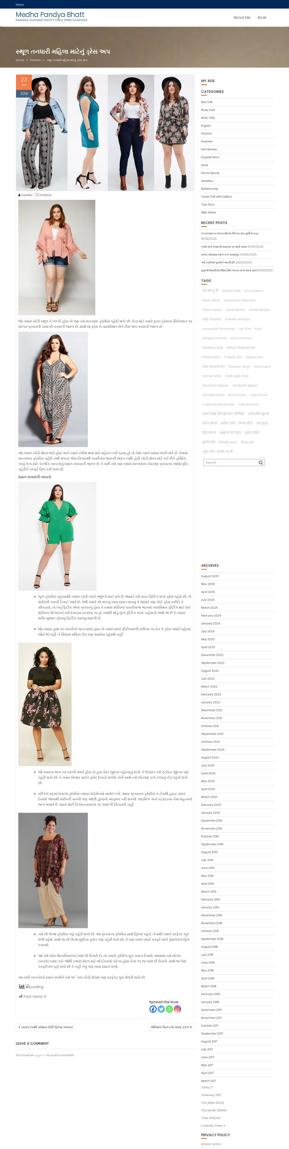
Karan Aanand (241, 338)
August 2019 (209, 852)
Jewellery (207, 181)
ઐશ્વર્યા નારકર (228, 442)
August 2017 (209, 1041)
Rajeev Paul (254, 357)
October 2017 (209, 1026)
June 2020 (208, 773)
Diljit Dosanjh (211, 319)
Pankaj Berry (211, 357)
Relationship (209, 189)
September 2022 (212, 663)
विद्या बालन (209, 433)
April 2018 (207, 978)
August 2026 (210, 576)
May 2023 (207, 639)
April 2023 (208, 647)
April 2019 (207, 884)
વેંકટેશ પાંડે (247, 442)
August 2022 (210, 671)
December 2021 (211, 710)
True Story (208, 204)
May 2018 (207, 970)
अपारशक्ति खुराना (258, 414)
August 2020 (210, 757)
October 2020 (210, 742)
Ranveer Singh (239, 366)
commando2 (235, 310)
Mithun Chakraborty (240, 347)
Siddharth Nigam (245, 385)
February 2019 (210, 899)
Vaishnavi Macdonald (218, 404)
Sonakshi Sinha (213, 395)
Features (207, 141)
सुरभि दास (208, 442)
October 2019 (210, 836)
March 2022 (209, 686)
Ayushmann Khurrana (240, 300)
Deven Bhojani (259, 310)
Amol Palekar (253, 291)
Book (262, 17)
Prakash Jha (233, 357)
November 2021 (211, 718)
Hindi (204, 165)
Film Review (209, 149)
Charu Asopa (212, 310)
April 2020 (208, 789)
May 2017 (207, 1065)
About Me (241, 17)
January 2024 (210, 623)
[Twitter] (161, 1009)
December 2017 (211, 1010)
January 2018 (210, 1002)
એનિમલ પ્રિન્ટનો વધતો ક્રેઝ (170, 1027)
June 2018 (207, 962)
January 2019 (210, 907)
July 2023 (207, 631)
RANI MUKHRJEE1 (213, 366)
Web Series (208, 212)
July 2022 (207, 679)
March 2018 (208, 986)
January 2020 (210, 813)
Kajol (258, 329)
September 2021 (212, 734)
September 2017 (212, 1033)
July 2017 (207, 1049)
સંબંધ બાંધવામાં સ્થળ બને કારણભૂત (220, 254)
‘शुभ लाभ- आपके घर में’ (217, 452)
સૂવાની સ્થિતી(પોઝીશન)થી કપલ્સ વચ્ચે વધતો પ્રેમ (229, 270)
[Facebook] (153, 1009)
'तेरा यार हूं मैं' (210, 291)
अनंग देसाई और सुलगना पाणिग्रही (223, 414)
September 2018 (212, 939)
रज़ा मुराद (262, 423)
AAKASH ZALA (231, 291)
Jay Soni (245, 329)
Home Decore (210, 173)
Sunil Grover (237, 395)
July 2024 (207, 600)
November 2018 (211, 923)
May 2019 (207, 876)
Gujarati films (210, 157)
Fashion (45, 195)
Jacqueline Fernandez (218, 329)
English (206, 126)
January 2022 (210, 702)
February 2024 (211, 615)
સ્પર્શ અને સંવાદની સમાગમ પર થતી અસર (224, 247)
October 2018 (210, 931)
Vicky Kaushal (248, 404)
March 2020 (209, 797)
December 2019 (211, 820)
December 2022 (212, 655)
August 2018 (209, 947)
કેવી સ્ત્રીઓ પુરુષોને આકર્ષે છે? (218, 262)
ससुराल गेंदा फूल (230, 433)
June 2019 (207, 868)
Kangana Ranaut (214, 338)
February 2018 (210, 994)
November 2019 (211, 828)
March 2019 (208, 891)
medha (26, 195)
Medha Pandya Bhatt (50, 14)
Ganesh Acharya (237, 319)
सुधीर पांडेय (252, 433)
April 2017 (207, 1073)
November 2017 (211, 1018)
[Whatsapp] (169, 1009)
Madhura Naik (212, 347)
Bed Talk (206, 102)
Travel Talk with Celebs (216, 197)
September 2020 (212, 750)
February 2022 (211, 694)
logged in (40, 1055)
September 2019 (212, 844)
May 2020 (208, 781)
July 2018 (207, 955)
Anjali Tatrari (211, 300)
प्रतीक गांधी (228, 423)
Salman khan (211, 376)
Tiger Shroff (258, 395)
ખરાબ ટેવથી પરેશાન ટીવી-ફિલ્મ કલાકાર (47, 1027)
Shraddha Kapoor (215, 385)
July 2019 (207, 860)
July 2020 (207, 765)
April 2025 (208, 592)
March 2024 (209, 608)
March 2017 (208, 1081)
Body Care (208, 110)
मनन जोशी (246, 423)
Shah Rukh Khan (237, 376)
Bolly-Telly (208, 118)
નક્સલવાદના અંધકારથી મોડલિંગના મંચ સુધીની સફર (230, 233)
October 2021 (210, 726)
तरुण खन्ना (209, 423)
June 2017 (207, 1057)
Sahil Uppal (262, 366)
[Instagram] (177, 1009)
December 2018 (211, 915)
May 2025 (208, 584)
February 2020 (211, 805)
